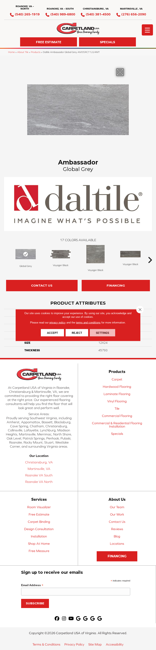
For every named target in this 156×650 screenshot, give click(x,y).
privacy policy (57, 322)
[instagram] (64, 618)
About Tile (22, 52)
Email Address (32, 585)
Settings (102, 332)
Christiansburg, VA (39, 462)
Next (150, 254)
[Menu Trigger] (147, 29)
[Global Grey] (25, 254)
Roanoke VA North (39, 481)
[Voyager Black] (60, 254)
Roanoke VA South (39, 475)
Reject (77, 332)
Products (35, 52)
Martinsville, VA (39, 469)
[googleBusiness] (78, 618)
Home (11, 52)
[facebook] (57, 618)
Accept (52, 332)
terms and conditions (88, 322)
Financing (116, 285)
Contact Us (41, 285)
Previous (6, 254)
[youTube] (71, 618)
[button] (48, 41)
